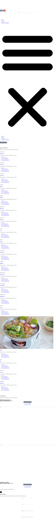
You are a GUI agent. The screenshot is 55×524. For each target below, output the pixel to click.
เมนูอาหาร (2, 21)
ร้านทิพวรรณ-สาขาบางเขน (5, 22)
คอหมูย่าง (1, 241)
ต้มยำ (0, 361)
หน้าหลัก (2, 19)
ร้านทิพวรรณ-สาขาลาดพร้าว (5, 23)
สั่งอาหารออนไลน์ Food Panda (5, 160)
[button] (27, 79)
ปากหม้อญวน (2, 175)
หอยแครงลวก (2, 219)
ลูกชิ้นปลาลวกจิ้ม (2, 274)
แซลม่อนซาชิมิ (2, 252)
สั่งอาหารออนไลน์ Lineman (4, 158)
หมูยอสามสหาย (2, 153)
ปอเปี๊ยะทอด (1, 263)
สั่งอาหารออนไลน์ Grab (4, 157)
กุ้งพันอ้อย (1, 186)
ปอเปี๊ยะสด (1, 197)
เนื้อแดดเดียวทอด (2, 296)
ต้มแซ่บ (1, 350)
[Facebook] (1, 10)
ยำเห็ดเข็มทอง (2, 383)
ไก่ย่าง (1, 230)
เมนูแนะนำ (2, 222)
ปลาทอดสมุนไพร (2, 285)
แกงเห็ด (1, 307)
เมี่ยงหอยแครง (2, 208)
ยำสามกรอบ (1, 372)
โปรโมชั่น (2, 20)
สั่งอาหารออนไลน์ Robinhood (5, 159)
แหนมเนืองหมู (2, 164)
